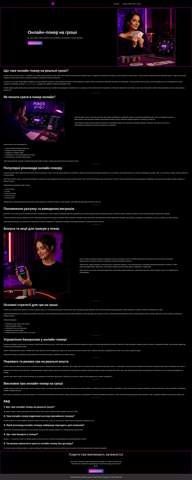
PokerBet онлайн (30, 84)
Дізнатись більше (35, 43)
